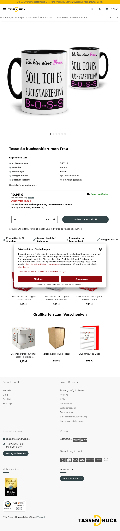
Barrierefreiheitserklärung (73, 416)
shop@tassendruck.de (18, 439)
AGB (62, 399)
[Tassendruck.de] (16, 9)
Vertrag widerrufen (15, 453)
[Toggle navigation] (4, 9)
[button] (92, 9)
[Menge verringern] (15, 219)
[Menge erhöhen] (54, 219)
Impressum (66, 403)
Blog (5, 394)
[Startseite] (1, 18)
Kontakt (7, 390)
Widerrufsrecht (68, 408)
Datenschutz (66, 412)
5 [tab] (62, 134)
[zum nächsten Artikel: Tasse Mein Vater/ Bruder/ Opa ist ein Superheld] (117, 17)
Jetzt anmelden (70, 478)
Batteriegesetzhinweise (72, 421)
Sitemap (7, 403)
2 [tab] (53, 134)
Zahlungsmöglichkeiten (72, 390)
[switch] (19, 508)
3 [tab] (56, 134)
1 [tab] (50, 134)
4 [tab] (59, 134)
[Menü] (24, 502)
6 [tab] (65, 134)
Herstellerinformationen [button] (22, 185)
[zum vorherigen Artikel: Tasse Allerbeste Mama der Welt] (111, 17)
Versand (31, 198)
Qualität (7, 399)
